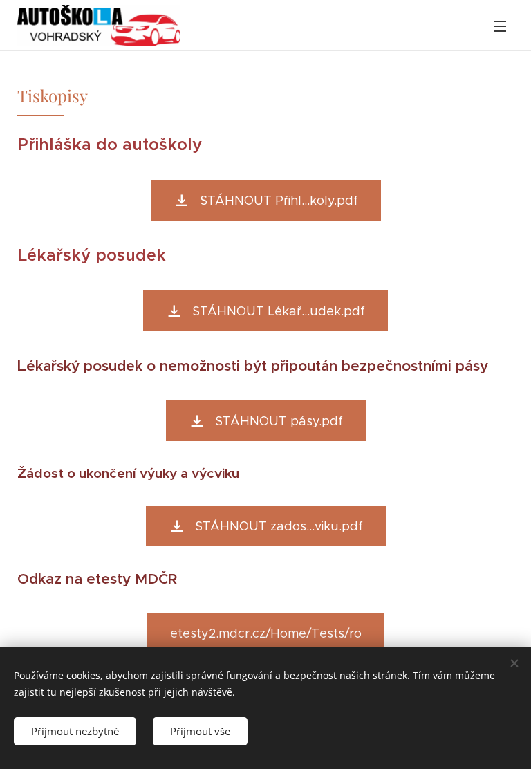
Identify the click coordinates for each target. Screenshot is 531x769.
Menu (500, 25)
